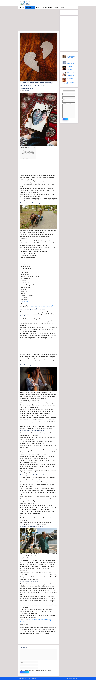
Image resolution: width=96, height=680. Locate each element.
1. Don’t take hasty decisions (27, 151)
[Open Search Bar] (75, 7)
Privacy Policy (69, 678)
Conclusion (26, 158)
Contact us (75, 678)
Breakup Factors (31, 638)
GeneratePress (34, 678)
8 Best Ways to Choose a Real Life (41, 306)
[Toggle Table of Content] (34, 147)
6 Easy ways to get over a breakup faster (28, 150)
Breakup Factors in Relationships (26, 148)
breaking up (23, 638)
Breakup (26, 638)
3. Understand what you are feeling (29, 153)
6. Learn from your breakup (27, 157)
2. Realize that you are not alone (28, 152)
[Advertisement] (38, 17)
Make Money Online (47, 7)
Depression (24, 302)
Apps (55, 7)
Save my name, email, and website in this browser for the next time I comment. (36, 670)
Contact (62, 7)
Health (37, 7)
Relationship (29, 7)
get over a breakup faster (38, 638)
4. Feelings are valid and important (28, 154)
